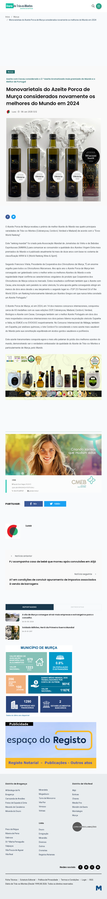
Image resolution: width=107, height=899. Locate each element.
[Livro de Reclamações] (84, 826)
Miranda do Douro (13, 811)
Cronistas (43, 850)
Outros (42, 846)
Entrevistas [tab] (77, 607)
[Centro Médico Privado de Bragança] (53, 463)
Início (7, 17)
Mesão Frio (77, 803)
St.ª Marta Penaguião (14, 842)
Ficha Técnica (11, 880)
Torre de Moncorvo (47, 798)
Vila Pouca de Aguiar (14, 850)
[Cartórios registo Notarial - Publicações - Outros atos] (50, 745)
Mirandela (43, 790)
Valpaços (9, 846)
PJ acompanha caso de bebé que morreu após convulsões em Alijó (52, 561)
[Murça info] (38, 680)
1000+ (57, 504)
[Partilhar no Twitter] (13, 217)
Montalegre (77, 811)
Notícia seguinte (83, 574)
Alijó (74, 790)
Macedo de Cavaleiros (15, 807)
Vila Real (9, 854)
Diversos (42, 842)
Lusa (14, 111)
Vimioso (42, 806)
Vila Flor (42, 802)
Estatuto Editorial (27, 880)
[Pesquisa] (93, 6)
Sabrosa (9, 838)
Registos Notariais (47, 854)
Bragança (9, 794)
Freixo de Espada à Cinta (16, 803)
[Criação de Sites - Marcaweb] (99, 888)
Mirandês (43, 838)
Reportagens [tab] (30, 607)
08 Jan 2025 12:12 (29, 111)
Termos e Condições (70, 880)
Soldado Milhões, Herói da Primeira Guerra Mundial (48, 627)
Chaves (75, 799)
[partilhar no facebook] (7, 217)
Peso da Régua (12, 829)
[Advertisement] (53, 42)
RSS (91, 880)
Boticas (75, 794)
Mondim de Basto (80, 807)
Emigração (43, 834)
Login (84, 880)
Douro (41, 829)
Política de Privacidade (48, 880)
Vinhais (42, 811)
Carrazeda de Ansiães (15, 799)
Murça (16, 17)
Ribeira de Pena (12, 833)
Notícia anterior (23, 556)
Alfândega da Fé (12, 790)
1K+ (35, 504)
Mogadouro (44, 794)
